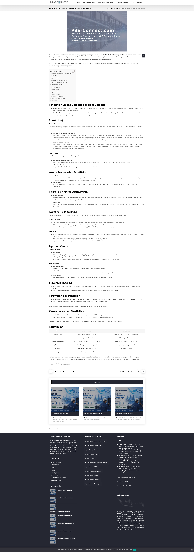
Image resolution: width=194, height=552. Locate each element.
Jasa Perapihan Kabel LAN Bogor (66, 538)
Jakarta (119, 513)
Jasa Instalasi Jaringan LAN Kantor (96, 441)
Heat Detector (56, 78)
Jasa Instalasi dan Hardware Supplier (97, 463)
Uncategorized (105, 417)
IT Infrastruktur (58, 417)
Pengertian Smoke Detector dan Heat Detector (62, 73)
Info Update (55, 473)
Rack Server (119, 419)
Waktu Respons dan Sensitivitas (59, 80)
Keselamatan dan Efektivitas (58, 98)
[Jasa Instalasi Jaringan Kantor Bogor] (53, 507)
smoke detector (105, 55)
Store (53, 470)
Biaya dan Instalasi (55, 94)
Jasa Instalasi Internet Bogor (65, 498)
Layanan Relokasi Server (59, 419)
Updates (75, 419)
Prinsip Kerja (54, 75)
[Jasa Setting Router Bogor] (53, 517)
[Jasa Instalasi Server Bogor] (53, 533)
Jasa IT (64, 417)
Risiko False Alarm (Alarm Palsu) (59, 82)
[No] (192, 549)
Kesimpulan (54, 100)
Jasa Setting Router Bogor (65, 516)
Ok (134, 549)
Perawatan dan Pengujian (57, 96)
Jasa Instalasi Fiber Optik (93, 484)
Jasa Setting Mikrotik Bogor (65, 490)
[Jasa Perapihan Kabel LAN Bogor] (53, 540)
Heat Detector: (56, 87)
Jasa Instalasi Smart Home (94, 446)
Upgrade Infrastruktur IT (59, 421)
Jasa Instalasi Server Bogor (65, 531)
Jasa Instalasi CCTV (92, 467)
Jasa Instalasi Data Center (94, 471)
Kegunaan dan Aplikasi (57, 84)
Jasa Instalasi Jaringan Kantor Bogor (60, 511)
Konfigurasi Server (71, 417)
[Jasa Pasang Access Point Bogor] (53, 525)
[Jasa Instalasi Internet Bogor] (53, 500)
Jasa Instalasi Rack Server (132, 417)
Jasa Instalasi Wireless (93, 479)
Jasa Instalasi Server (92, 475)
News (66, 419)
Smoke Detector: (57, 86)
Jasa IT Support (91, 458)
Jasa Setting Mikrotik (92, 450)
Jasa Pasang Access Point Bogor (66, 523)
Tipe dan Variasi (55, 89)
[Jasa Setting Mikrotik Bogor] (53, 492)
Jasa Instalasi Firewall (93, 454)
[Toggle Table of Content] (72, 71)
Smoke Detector (56, 77)
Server (70, 419)
